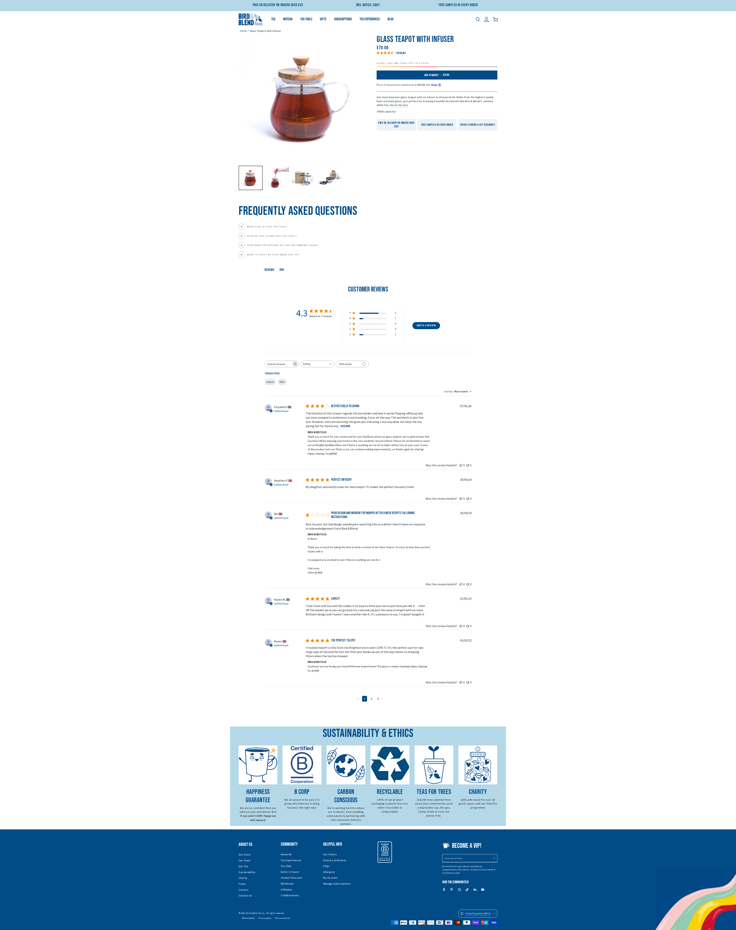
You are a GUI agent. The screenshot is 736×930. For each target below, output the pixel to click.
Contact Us (245, 895)
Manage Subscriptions (337, 883)
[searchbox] (278, 364)
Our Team (244, 860)
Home (243, 31)
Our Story (245, 854)
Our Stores (330, 854)
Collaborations (290, 895)
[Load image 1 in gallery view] (251, 178)
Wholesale (287, 883)
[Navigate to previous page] (357, 699)
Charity (243, 878)
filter (282, 382)
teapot (270, 382)
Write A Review (426, 325)
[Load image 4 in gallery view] (330, 178)
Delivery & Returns (334, 860)
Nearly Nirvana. (399, 105)
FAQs (326, 866)
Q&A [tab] (281, 270)
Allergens (329, 872)
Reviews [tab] (269, 270)
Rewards (286, 854)
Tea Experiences (291, 860)
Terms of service (282, 918)
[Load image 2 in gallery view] (277, 178)
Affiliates (286, 889)
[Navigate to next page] (378, 699)
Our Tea (243, 866)
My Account (330, 877)
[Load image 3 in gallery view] (303, 178)
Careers (244, 889)
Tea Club (286, 866)
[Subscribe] (495, 858)
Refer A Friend (290, 872)
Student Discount (291, 877)
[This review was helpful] (461, 465)
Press (242, 884)
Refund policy (248, 918)
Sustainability (247, 872)
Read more (346, 426)
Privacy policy (265, 918)
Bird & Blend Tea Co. (255, 913)
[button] (477, 19)
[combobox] (317, 364)
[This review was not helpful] (467, 465)
